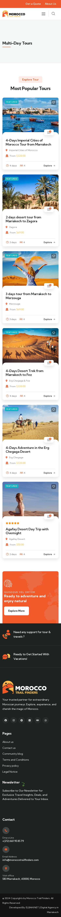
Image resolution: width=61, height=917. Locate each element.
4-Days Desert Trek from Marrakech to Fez (24, 373)
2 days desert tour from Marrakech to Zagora (23, 219)
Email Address (9, 856)
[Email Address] (5, 849)
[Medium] (30, 720)
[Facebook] (5, 720)
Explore (48, 165)
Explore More (16, 610)
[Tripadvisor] (37, 720)
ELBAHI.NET (32, 907)
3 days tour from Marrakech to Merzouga (28, 296)
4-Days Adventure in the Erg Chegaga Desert (27, 450)
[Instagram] (13, 720)
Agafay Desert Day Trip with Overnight (27, 531)
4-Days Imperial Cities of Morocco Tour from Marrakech (28, 142)
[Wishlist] (53, 102)
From (13, 155)
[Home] (13, 13)
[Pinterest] (21, 720)
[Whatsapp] (45, 720)
